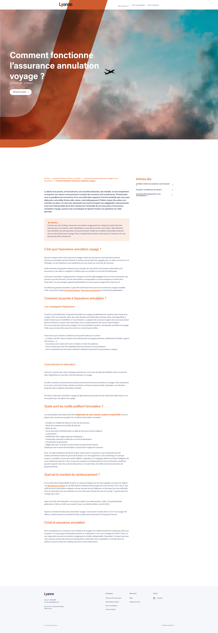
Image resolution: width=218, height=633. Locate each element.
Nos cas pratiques (138, 5)
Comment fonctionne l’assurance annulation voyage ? (75, 181)
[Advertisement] (62, 165)
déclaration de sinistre (56, 486)
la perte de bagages (72, 290)
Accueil (47, 178)
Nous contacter (153, 5)
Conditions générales (168, 625)
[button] (123, 6)
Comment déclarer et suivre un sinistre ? (66, 178)
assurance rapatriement (90, 290)
